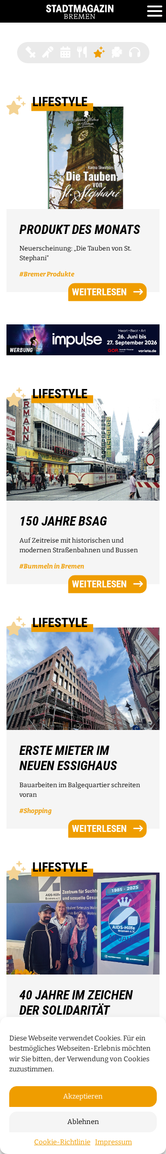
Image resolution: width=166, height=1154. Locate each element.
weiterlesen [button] (99, 291)
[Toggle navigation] (155, 11)
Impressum (113, 1142)
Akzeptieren (83, 1096)
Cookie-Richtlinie (62, 1142)
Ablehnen (83, 1122)
